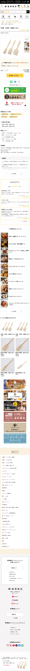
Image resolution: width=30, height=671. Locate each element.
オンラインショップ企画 (11, 135)
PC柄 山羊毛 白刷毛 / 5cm (8, 126)
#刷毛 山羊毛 (4, 116)
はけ (19, 22)
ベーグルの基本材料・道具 (7, 137)
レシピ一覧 (13, 657)
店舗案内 (21, 658)
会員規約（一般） (14, 631)
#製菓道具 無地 (5, 114)
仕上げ (14, 22)
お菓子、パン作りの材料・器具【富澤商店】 (10, 21)
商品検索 (8, 657)
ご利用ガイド (13, 627)
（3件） (27, 30)
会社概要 (16, 618)
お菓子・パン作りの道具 (6, 22)
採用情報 (26, 658)
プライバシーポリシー (15, 634)
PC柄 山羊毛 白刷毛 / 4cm (8, 124)
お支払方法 (11, 572)
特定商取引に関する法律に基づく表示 (10, 658)
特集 (3, 135)
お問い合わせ (12, 580)
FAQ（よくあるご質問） (15, 629)
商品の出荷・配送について (15, 85)
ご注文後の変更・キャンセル (15, 578)
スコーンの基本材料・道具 (7, 141)
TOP (4, 657)
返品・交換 (11, 576)
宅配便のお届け (12, 574)
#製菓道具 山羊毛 (13, 116)
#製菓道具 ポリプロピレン (16, 114)
